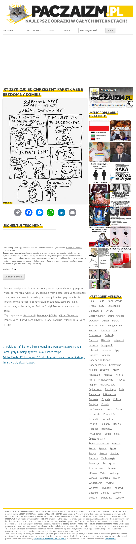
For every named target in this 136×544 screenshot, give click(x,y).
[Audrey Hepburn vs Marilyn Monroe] (120, 194)
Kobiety (93, 355)
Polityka (93, 404)
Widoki (93, 477)
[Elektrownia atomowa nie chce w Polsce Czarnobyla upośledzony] (99, 258)
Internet (93, 350)
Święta (92, 453)
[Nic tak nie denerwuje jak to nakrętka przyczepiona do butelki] (120, 258)
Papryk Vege (11, 319)
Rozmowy (106, 428)
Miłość (119, 374)
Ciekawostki (95, 310)
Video (103, 473)
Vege (8, 324)
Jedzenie (106, 350)
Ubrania (111, 468)
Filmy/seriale (114, 325)
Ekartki (93, 325)
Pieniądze (94, 394)
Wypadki (106, 487)
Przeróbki (94, 414)
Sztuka (103, 453)
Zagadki (93, 492)
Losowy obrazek (31, 30)
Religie (117, 423)
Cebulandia (113, 305)
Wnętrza (105, 477)
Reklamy (105, 423)
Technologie (108, 458)
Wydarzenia (95, 482)
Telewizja (94, 463)
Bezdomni (29, 315)
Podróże (93, 399)
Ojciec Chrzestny (68, 315)
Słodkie (114, 453)
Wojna (116, 477)
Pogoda (106, 399)
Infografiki (107, 345)
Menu (52, 30)
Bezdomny (42, 315)
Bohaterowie (114, 300)
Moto (92, 379)
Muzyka (120, 379)
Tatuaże (93, 458)
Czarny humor (97, 315)
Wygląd (109, 482)
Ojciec (53, 315)
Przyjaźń (93, 419)
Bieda (101, 300)
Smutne (116, 443)
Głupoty (93, 340)
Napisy (93, 384)
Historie (105, 340)
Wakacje (114, 473)
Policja (117, 399)
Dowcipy (94, 320)
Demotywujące (116, 315)
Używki (93, 473)
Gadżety (105, 330)
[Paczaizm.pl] (68, 13)
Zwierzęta (106, 497)
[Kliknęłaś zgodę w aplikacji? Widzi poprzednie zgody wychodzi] (99, 279)
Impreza (93, 345)
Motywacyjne (105, 379)
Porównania (95, 409)
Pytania (93, 423)
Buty (101, 305)
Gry (115, 330)
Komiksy (105, 355)
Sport (113, 448)
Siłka (117, 433)
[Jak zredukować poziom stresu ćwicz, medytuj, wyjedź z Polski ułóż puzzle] (120, 236)
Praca (109, 409)
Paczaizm (8, 30)
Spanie (102, 448)
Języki (118, 350)
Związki (93, 497)
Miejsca (108, 374)
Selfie (108, 433)
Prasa (118, 409)
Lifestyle (104, 369)
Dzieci (105, 320)
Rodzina (93, 428)
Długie (115, 320)
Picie (121, 389)
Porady (105, 404)
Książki (93, 369)
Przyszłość (107, 419)
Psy (119, 419)
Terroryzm (109, 463)
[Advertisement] (68, 59)
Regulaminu (110, 539)
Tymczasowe (96, 468)
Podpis (6, 269)
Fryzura (93, 330)
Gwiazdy (109, 335)
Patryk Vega (26, 319)
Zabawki (119, 487)
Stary (48, 319)
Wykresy (93, 487)
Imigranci (119, 340)
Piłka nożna (109, 394)
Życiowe (120, 497)
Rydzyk (39, 319)
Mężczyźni (95, 374)
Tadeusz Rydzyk (62, 319)
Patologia (110, 389)
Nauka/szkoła (107, 384)
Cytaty (109, 310)
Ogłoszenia (95, 389)
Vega (82, 319)
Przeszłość (109, 414)
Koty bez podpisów (99, 360)
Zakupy (105, 492)
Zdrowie (117, 492)
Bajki (92, 300)
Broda (92, 305)
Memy (67, 30)
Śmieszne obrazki (99, 443)
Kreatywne (115, 364)
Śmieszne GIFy (97, 438)
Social (92, 448)
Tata (75, 319)
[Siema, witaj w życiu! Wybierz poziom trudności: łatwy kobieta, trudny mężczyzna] (99, 173)
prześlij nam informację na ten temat (50, 539)
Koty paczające (97, 364)
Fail (102, 325)
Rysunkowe (95, 433)
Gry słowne (95, 335)
